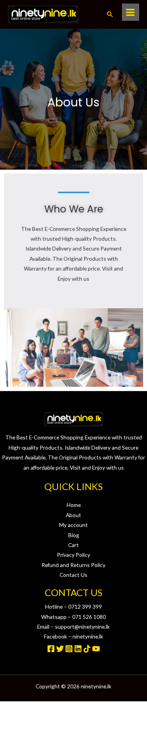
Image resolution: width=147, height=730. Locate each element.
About (73, 515)
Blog (73, 535)
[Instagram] (69, 649)
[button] (110, 14)
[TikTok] (87, 649)
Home (74, 504)
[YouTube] (96, 649)
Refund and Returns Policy (73, 565)
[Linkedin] (78, 649)
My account (73, 524)
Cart (73, 545)
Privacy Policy (73, 554)
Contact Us (73, 574)
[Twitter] (60, 649)
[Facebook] (51, 649)
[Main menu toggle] (130, 12)
